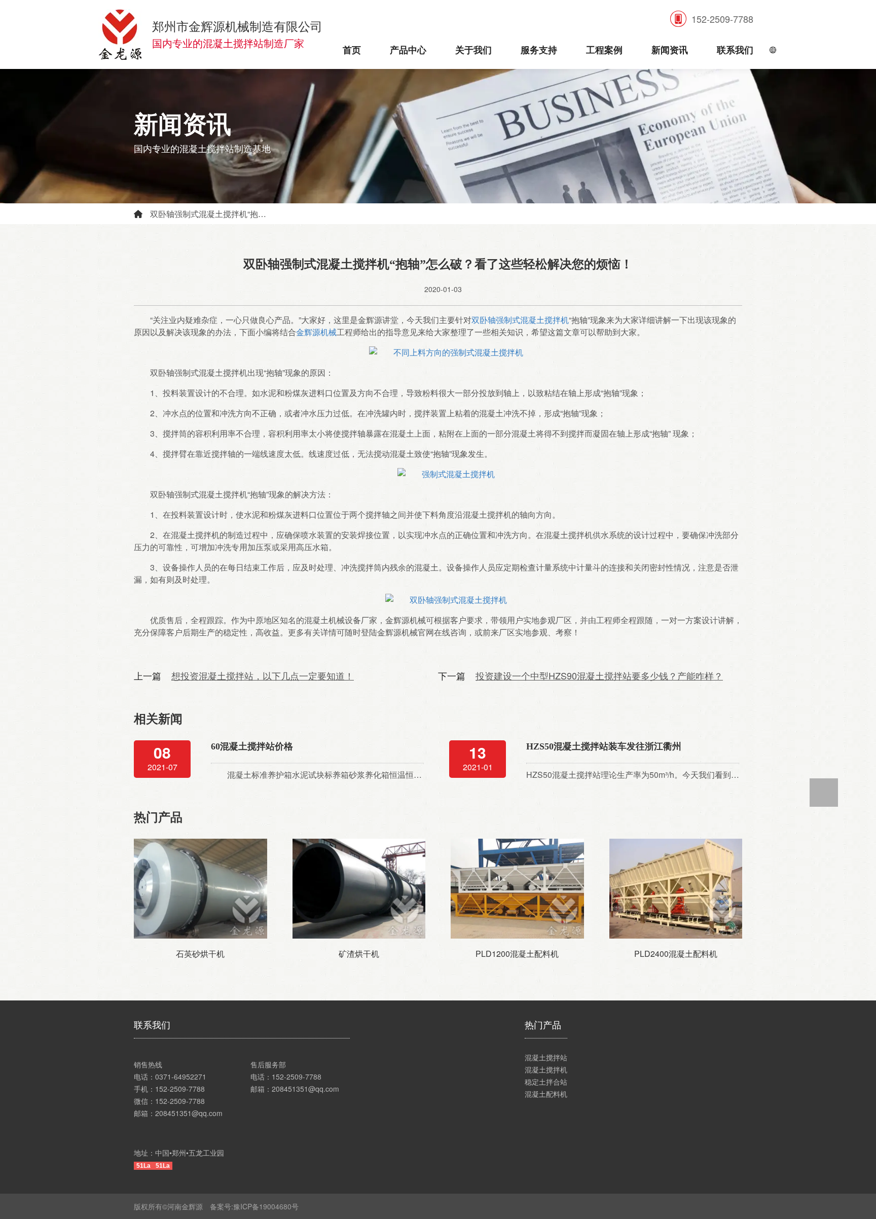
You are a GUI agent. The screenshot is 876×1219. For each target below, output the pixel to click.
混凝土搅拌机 (546, 1069)
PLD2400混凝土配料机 (675, 953)
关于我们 (473, 50)
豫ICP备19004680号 (269, 1206)
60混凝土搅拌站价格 (252, 746)
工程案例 (604, 50)
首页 (352, 50)
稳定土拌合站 (546, 1082)
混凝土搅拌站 (546, 1057)
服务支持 (539, 50)
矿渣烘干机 (359, 953)
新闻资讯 (669, 50)
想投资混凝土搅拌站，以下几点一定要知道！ (262, 675)
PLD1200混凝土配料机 (517, 953)
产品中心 (408, 50)
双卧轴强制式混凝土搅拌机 (520, 320)
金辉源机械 (316, 332)
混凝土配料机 (546, 1094)
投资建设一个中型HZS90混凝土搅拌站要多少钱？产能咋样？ (599, 675)
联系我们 (735, 50)
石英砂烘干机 (200, 953)
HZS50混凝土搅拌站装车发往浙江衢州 (603, 746)
